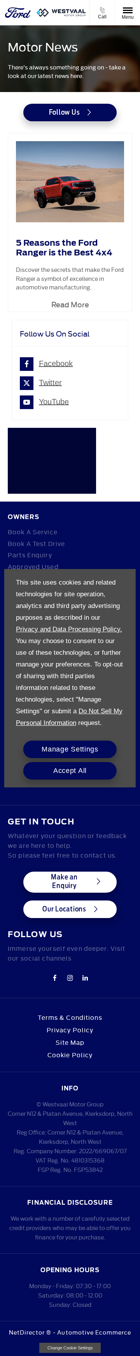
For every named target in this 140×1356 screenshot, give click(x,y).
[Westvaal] (61, 12)
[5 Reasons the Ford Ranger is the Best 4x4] (70, 182)
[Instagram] (70, 977)
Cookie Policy (70, 1054)
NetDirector (28, 1332)
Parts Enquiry (30, 554)
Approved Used (33, 566)
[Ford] (18, 12)
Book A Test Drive (36, 543)
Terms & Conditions (70, 1017)
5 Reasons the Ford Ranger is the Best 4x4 (64, 247)
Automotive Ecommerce (94, 1332)
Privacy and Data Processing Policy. (69, 629)
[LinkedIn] (85, 977)
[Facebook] (55, 977)
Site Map (70, 1042)
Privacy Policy (70, 1029)
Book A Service (33, 531)
